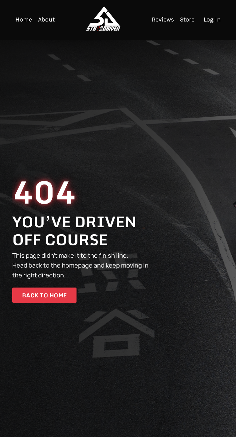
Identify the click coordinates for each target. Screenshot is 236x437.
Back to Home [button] (44, 295)
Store (187, 19)
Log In (212, 19)
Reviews (163, 19)
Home (23, 19)
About (46, 19)
